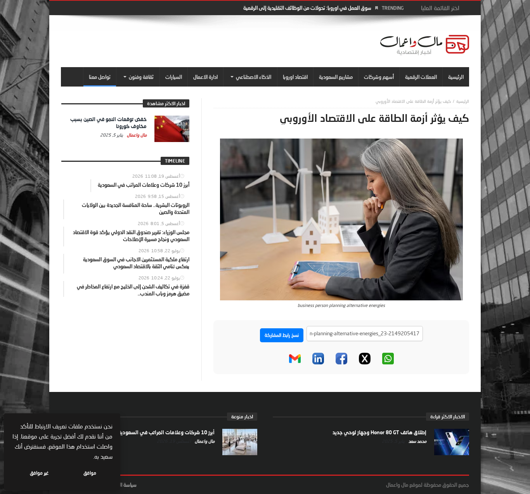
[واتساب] (388, 358)
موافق (89, 473)
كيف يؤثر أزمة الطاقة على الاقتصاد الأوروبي (413, 101)
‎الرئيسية (462, 101)
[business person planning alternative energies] (341, 218)
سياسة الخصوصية (119, 485)
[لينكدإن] (318, 358)
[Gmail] (295, 358)
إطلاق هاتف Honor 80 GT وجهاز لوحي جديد (379, 432)
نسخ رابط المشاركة (282, 335)
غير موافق (39, 473)
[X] (364, 358)
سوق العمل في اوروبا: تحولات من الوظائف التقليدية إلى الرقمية (307, 8)
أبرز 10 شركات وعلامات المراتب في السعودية (166, 432)
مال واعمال (136, 134)
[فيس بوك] (341, 358)
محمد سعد (416, 441)
